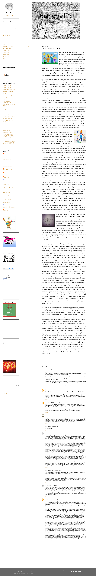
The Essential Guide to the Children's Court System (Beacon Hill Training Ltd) (9, 142)
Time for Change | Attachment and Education (9, 206)
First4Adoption (6, 109)
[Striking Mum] (9, 372)
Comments (7, 75)
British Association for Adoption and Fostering (8, 102)
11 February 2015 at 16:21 (56, 485)
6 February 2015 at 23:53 (54, 389)
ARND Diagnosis (6, 58)
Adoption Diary (6, 50)
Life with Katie (5, 278)
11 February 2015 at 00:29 (56, 470)
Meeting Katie (6, 52)
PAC (4, 112)
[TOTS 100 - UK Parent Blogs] (8, 335)
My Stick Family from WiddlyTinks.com (9, 394)
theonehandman (6, 202)
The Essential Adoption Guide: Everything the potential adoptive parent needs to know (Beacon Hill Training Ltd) (9, 137)
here (60, 81)
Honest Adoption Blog (8, 174)
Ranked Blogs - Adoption (8, 114)
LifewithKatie (48, 433)
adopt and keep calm (7, 159)
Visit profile (9, 15)
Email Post (47, 362)
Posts (6, 74)
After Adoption (6, 93)
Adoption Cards (6, 130)
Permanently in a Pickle (8, 181)
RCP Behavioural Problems (9, 116)
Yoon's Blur (5, 210)
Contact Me (5, 61)
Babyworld (5, 99)
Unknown (47, 389)
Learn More (73, 572)
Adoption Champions (7, 85)
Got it (80, 572)
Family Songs (6, 54)
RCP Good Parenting (7, 118)
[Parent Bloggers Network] (9, 246)
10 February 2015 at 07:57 (57, 433)
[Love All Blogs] (9, 229)
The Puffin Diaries (7, 199)
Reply (46, 387)
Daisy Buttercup (49, 499)
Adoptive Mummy (7, 162)
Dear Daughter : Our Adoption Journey (7, 170)
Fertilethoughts (6, 107)
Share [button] (28, 46)
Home (33, 40)
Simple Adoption (6, 192)
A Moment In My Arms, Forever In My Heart (8, 155)
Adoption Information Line (9, 89)
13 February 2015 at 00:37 (58, 499)
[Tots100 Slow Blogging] (9, 316)
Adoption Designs (7, 87)
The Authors (48, 415)
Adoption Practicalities (8, 91)
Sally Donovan (6, 184)
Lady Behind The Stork (8, 46)
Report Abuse (6, 35)
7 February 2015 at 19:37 (56, 426)
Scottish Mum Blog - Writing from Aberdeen (9, 188)
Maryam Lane (6, 177)
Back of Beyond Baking (8, 166)
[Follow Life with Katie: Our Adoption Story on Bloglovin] (8, 269)
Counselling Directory (7, 132)
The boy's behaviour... (7, 195)
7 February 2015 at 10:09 (55, 402)
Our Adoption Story (7, 48)
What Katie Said (6, 56)
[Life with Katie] (3, 279)
